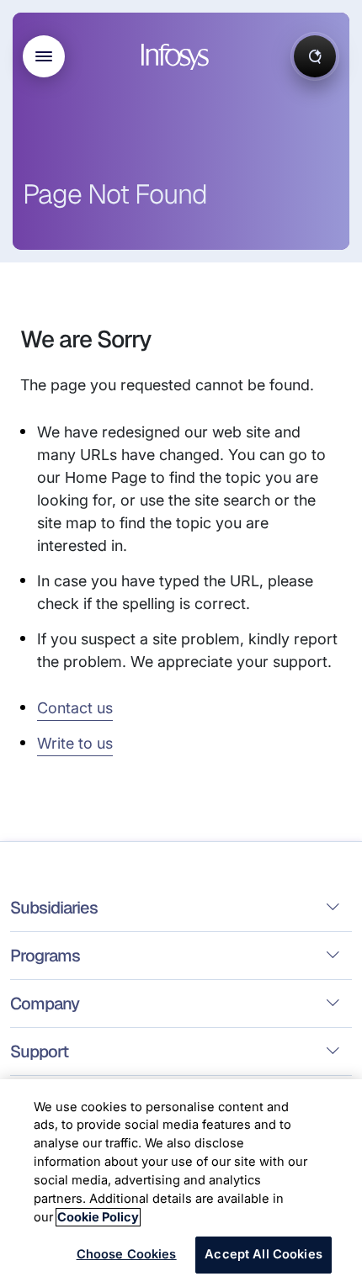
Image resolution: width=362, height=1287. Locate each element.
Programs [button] (45, 956)
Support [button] (39, 1051)
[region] (181, 1183)
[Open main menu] (44, 56)
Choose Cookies (127, 1254)
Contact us (75, 708)
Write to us (75, 743)
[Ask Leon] (315, 56)
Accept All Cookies (263, 1254)
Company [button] (44, 1003)
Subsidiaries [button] (54, 908)
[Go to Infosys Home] (177, 57)
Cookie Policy (98, 1217)
